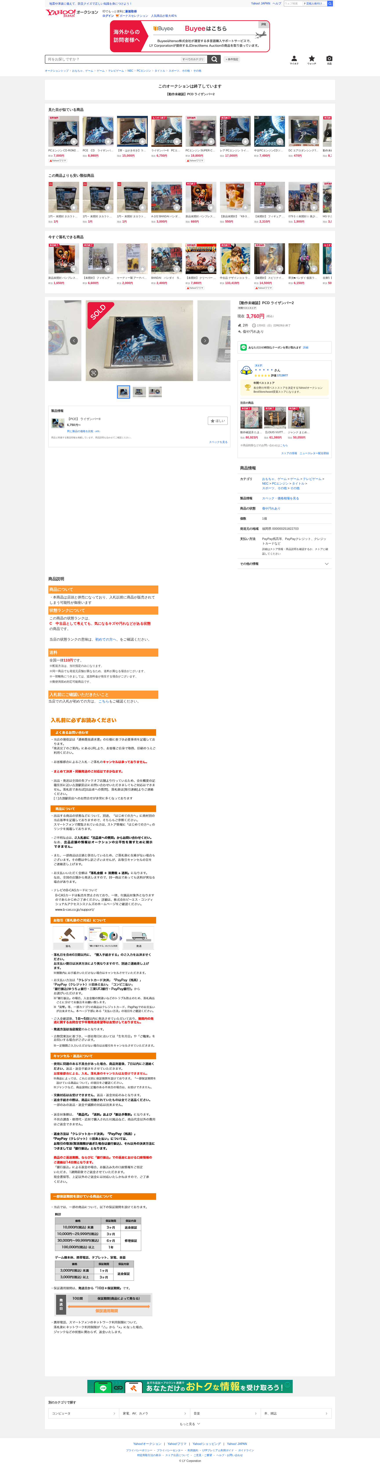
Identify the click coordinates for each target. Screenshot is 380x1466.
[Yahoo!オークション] (72, 11)
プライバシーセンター (170, 1450)
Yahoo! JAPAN (260, 3)
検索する (214, 59)
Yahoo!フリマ (177, 1444)
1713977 (282, 375)
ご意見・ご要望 (203, 1455)
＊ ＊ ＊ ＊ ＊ (263, 370)
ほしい (220, 420)
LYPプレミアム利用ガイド (218, 1450)
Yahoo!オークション (147, 1444)
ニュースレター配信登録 (314, 453)
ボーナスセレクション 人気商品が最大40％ (148, 15)
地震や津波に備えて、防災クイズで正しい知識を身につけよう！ (90, 3)
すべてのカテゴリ (193, 59)
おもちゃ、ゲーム (82, 70)
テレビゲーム (116, 70)
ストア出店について (177, 1455)
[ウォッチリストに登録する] (73, 141)
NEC (130, 70)
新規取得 (131, 11)
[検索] (330, 3)
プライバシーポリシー (139, 1450)
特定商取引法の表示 (149, 1455)
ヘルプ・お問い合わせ (229, 1455)
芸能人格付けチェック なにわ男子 (316, 3)
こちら (284, 445)
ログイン (108, 15)
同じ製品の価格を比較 (84, 431)
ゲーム (101, 70)
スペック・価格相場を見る (280, 498)
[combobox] (113, 59)
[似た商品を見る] (93, 373)
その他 (197, 70)
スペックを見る (218, 442)
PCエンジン (144, 70)
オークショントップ (57, 70)
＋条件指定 (231, 59)
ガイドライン (246, 1450)
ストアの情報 (289, 453)
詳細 (305, 347)
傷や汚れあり (271, 508)
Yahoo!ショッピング (207, 1444)
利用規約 (193, 1450)
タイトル (160, 70)
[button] (285, 564)
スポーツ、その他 (179, 70)
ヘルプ (277, 3)
